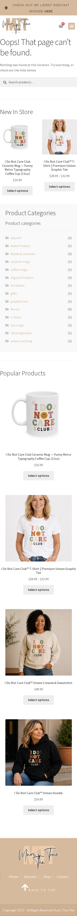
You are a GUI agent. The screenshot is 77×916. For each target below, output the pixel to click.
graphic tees (19, 301)
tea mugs (17, 325)
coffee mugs (19, 270)
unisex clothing (21, 341)
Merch (15, 309)
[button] (71, 26)
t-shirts (16, 317)
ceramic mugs (20, 262)
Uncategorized (21, 333)
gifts (14, 293)
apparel (16, 238)
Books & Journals (23, 254)
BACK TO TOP (42, 890)
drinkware (18, 285)
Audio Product (20, 246)
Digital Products (22, 278)
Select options (17, 191)
